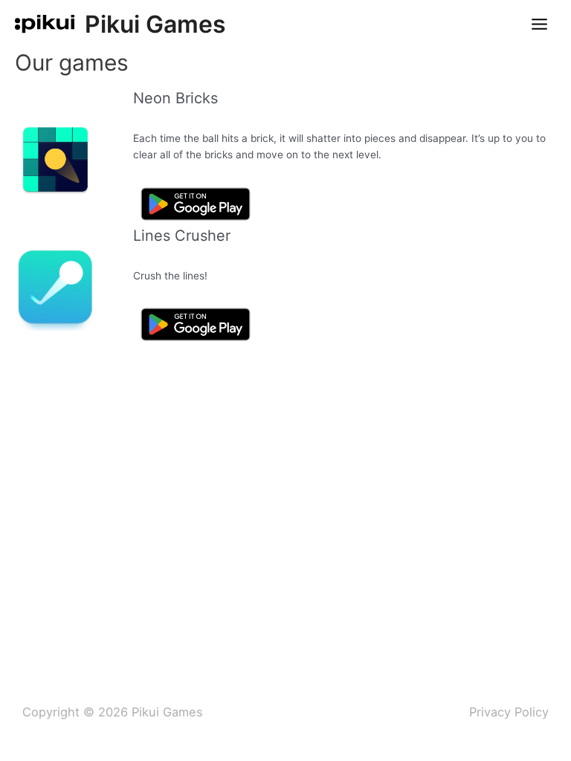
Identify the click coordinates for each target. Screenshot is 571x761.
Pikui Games (155, 24)
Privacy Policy (509, 712)
